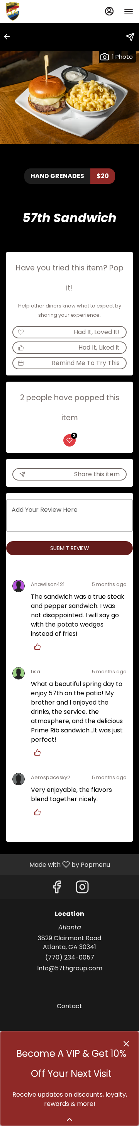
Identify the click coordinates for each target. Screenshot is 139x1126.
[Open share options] (130, 37)
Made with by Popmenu (58, 864)
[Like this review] (39, 647)
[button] (9, 36)
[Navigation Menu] (128, 11)
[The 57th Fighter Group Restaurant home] (40, 11)
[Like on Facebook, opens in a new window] (57, 889)
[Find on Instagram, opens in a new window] (82, 889)
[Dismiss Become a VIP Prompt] (126, 1043)
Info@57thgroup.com (69, 968)
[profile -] (109, 11)
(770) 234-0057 (69, 957)
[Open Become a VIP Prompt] (69, 1119)
